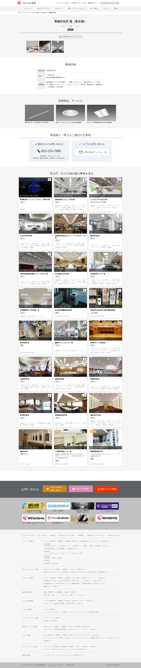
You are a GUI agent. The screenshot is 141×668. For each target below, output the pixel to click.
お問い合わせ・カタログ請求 (66, 535)
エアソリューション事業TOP (51, 646)
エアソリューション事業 (29, 646)
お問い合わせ (80, 569)
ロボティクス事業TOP (50, 578)
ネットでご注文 (83, 3)
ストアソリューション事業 (30, 618)
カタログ (72, 569)
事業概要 (81, 535)
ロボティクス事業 (27, 578)
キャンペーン (92, 578)
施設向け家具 (26, 655)
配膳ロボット (47, 586)
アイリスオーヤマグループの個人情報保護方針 (33, 665)
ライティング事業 (27, 541)
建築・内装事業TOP (49, 592)
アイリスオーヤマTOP (63, 3)
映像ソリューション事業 (29, 626)
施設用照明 (47, 544)
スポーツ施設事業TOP (50, 600)
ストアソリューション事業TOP (52, 618)
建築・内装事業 (27, 592)
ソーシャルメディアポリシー (55, 665)
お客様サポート (94, 3)
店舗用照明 (47, 551)
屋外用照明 (47, 556)
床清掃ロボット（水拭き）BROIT (93, 580)
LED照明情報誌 (84, 541)
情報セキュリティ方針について (96, 535)
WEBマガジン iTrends (114, 535)
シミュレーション (94, 541)
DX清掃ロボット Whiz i (50, 580)
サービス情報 (75, 578)
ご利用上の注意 (70, 665)
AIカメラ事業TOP (48, 635)
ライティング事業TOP (50, 541)
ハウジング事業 (27, 609)
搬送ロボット (57, 586)
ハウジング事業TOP (49, 609)
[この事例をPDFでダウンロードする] (49, 179)
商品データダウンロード (76, 635)
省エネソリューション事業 (30, 569)
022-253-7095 (51, 151)
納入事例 (74, 541)
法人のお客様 (29, 3)
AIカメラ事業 (26, 635)
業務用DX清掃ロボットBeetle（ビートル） (93, 583)
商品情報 (67, 541)
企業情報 (74, 3)
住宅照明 (46, 560)
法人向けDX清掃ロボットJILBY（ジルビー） (70, 580)
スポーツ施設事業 (27, 601)
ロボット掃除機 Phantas (73, 583)
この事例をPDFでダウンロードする (71, 36)
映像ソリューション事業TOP (51, 626)
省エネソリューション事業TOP (52, 569)
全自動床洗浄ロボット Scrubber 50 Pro (54, 583)
